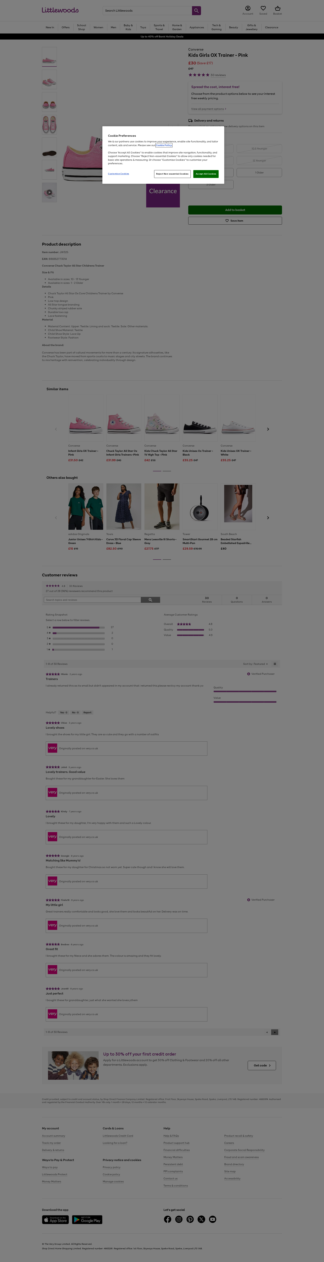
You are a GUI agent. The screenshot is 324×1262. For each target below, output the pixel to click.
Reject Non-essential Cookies (172, 173)
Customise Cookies (118, 173)
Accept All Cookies (206, 173)
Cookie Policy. (164, 145)
